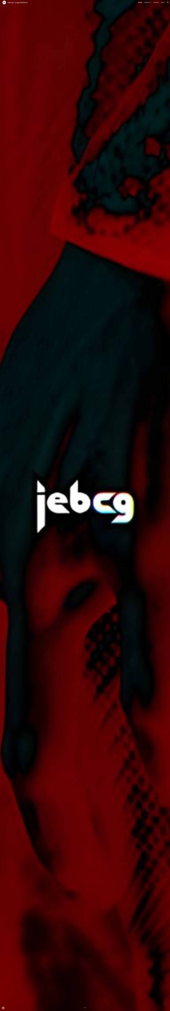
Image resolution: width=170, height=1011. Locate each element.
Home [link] (140, 2)
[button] (168, 2)
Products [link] (156, 2)
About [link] (163, 2)
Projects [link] (146, 2)
